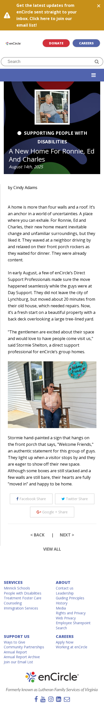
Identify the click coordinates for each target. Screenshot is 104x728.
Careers (86, 43)
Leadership (65, 593)
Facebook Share (32, 498)
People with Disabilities (22, 593)
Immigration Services (21, 608)
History (61, 603)
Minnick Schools (17, 588)
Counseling (13, 603)
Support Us (17, 636)
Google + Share (54, 512)
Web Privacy (66, 618)
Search (61, 627)
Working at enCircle (71, 647)
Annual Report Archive (22, 656)
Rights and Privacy (71, 613)
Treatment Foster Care (22, 598)
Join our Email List (18, 661)
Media (61, 608)
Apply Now (64, 642)
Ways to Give (14, 642)
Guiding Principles (70, 598)
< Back (37, 535)
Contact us (64, 588)
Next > (67, 535)
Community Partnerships (24, 647)
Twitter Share (76, 498)
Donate (56, 43)
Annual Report (15, 652)
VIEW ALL (52, 549)
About (63, 582)
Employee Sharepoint (73, 622)
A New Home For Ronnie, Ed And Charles (51, 155)
